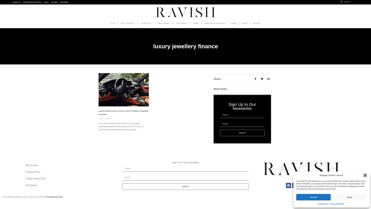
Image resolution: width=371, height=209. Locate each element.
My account (31, 165)
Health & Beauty (127, 23)
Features (256, 23)
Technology (146, 23)
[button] (365, 175)
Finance (233, 23)
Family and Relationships (214, 23)
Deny (349, 197)
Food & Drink (181, 23)
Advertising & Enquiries (32, 2)
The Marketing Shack (54, 197)
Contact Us (16, 2)
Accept (313, 197)
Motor (244, 23)
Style (113, 23)
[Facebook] (288, 185)
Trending (54, 2)
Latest (46, 2)
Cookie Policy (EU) (35, 178)
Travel (196, 23)
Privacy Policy (33, 172)
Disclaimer (31, 185)
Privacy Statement (337, 204)
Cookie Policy (323, 204)
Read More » (105, 134)
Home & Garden (163, 23)
